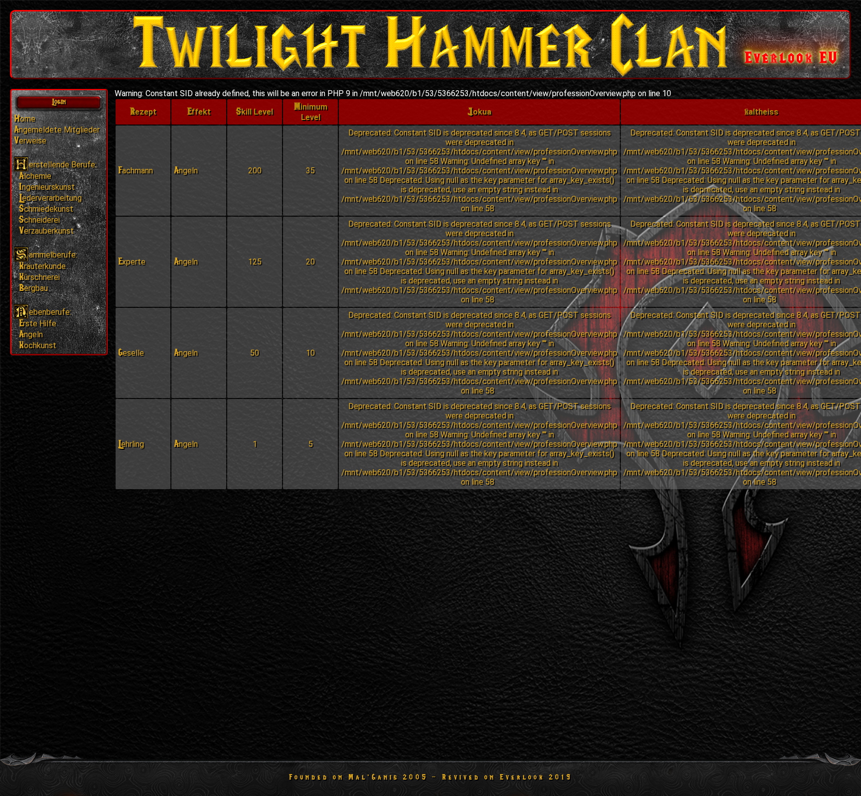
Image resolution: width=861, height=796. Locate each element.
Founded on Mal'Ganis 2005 (358, 777)
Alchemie (35, 176)
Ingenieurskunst (47, 187)
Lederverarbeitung (50, 198)
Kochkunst (37, 345)
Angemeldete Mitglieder (57, 129)
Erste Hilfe (37, 323)
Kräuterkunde (42, 266)
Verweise (30, 140)
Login (59, 102)
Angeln (31, 334)
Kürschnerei (39, 277)
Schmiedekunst (46, 209)
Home (24, 119)
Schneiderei (39, 220)
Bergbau (33, 288)
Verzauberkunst (46, 231)
